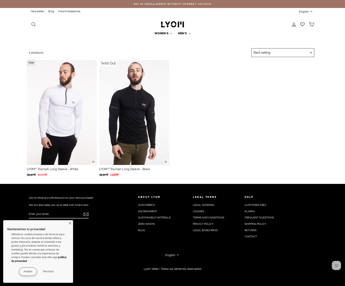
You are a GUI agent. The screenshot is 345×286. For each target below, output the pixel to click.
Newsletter (37, 11)
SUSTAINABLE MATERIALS (154, 217)
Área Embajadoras (69, 11)
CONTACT (251, 236)
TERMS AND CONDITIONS (208, 217)
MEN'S (182, 33)
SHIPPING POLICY (255, 223)
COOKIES (198, 211)
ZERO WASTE (146, 223)
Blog (51, 11)
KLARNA (250, 211)
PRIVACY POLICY (203, 223)
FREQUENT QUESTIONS (259, 217)
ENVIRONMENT (147, 211)
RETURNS (251, 230)
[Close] (70, 223)
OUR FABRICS (146, 204)
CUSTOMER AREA (255, 204)
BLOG (141, 230)
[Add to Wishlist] (93, 162)
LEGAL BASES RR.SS (205, 230)
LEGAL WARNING (203, 204)
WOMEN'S (162, 33)
